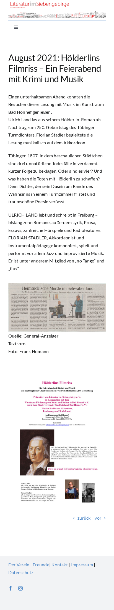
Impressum (82, 564)
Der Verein (18, 564)
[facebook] (10, 588)
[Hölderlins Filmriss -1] (57, 285)
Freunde (41, 564)
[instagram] (20, 588)
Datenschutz (20, 572)
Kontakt (59, 564)
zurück (83, 517)
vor (98, 517)
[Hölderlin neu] (57, 371)
